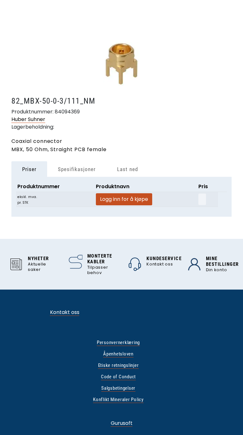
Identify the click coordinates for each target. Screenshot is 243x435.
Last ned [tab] (127, 169)
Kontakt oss (64, 312)
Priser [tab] (29, 169)
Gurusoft (122, 423)
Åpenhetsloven (118, 354)
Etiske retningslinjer (118, 365)
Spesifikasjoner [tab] (77, 169)
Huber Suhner (28, 119)
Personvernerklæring (118, 342)
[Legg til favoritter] (202, 199)
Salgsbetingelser (118, 388)
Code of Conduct (118, 377)
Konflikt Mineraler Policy (118, 399)
